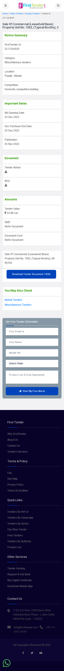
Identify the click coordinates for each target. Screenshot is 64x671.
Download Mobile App (20, 586)
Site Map (12, 479)
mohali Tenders (13, 300)
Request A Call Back (19, 574)
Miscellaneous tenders (18, 305)
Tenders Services (17, 452)
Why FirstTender (16, 434)
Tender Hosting (16, 568)
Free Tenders (15, 535)
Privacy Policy (15, 485)
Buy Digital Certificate (19, 580)
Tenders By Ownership (20, 518)
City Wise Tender (17, 530)
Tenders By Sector (18, 524)
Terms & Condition (17, 491)
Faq (9, 473)
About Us (12, 440)
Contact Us (13, 446)
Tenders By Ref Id (17, 512)
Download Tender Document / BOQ (31, 274)
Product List (14, 547)
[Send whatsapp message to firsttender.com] (6, 663)
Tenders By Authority (19, 541)
